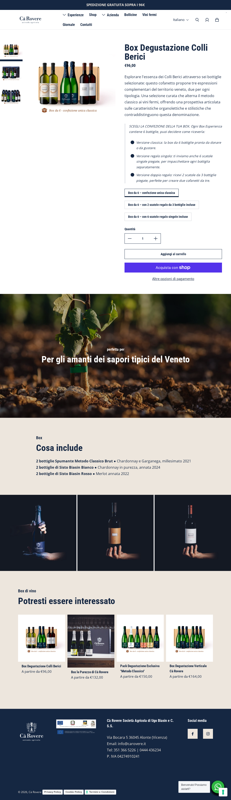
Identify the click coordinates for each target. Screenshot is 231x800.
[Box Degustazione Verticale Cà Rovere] (189, 638)
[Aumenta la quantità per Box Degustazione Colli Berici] (156, 238)
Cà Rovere (35, 792)
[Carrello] (217, 20)
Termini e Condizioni (101, 791)
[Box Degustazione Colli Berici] (41, 638)
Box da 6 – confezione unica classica (151, 193)
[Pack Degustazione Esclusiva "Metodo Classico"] (140, 638)
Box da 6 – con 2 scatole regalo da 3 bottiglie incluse (161, 205)
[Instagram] (208, 734)
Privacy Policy (52, 791)
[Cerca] (197, 20)
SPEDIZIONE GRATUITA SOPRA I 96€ (115, 4)
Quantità (130, 229)
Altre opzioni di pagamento (173, 278)
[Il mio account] (207, 20)
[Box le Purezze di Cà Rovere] (91, 641)
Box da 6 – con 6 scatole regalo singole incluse (158, 216)
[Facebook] (193, 734)
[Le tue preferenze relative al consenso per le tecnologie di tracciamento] (223, 792)
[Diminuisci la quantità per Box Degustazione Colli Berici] (130, 238)
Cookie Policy (73, 791)
